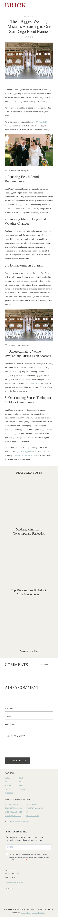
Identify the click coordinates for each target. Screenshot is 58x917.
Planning (29, 16)
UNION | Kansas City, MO (13, 812)
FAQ (20, 781)
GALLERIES (9, 793)
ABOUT (21, 785)
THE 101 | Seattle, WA (12, 804)
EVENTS (8, 789)
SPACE (7, 781)
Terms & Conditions (38, 913)
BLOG (21, 777)
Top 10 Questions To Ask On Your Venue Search (29, 567)
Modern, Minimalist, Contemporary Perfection (29, 506)
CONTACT (22, 789)
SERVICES (8, 785)
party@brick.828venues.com (14, 882)
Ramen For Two (29, 626)
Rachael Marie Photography (20, 171)
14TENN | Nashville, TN (13, 816)
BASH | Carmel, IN (32, 804)
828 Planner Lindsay (33, 383)
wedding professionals (28, 452)
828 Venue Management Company (18, 821)
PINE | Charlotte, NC (32, 816)
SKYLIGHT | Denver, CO (13, 808)
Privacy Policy (26, 913)
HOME (7, 777)
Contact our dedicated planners (23, 455)
